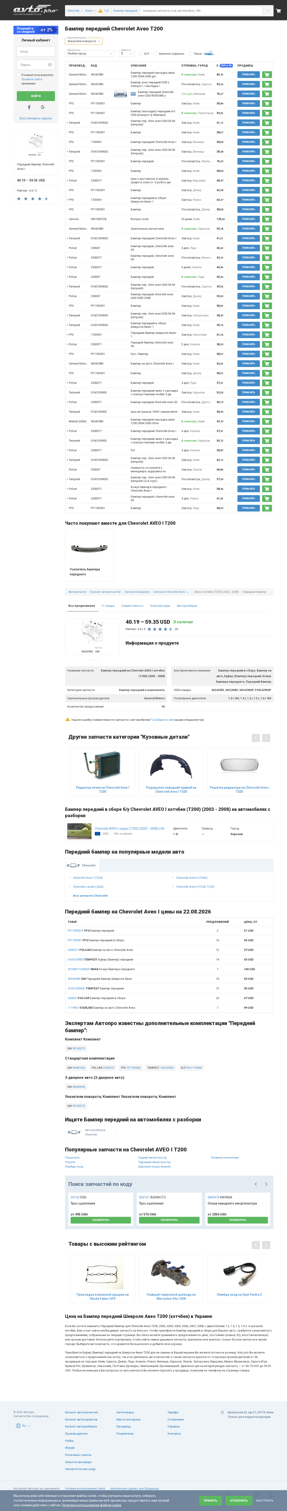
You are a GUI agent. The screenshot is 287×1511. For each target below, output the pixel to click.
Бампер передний (91, 930)
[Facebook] (29, 107)
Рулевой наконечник (225, 1157)
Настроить (264, 1500)
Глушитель (72, 1157)
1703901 (96, 142)
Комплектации (160, 605)
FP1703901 (98, 103)
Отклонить (239, 1500)
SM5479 (220, 1197)
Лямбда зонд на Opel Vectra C (239, 1294)
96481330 (78, 1067)
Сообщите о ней (163, 719)
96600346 (78, 1086)
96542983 (97, 74)
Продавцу (123, 1426)
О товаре (108, 605)
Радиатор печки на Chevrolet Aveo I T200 (102, 789)
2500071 (96, 180)
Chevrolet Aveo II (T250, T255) (195, 886)
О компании (175, 1419)
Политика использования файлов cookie (91, 1505)
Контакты (174, 1433)
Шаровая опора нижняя (154, 1166)
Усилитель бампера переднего (85, 572)
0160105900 (99, 392)
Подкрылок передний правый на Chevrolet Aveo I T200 (171, 789)
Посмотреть (100, 1220)
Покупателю (125, 1433)
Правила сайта (32, 79)
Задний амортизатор (152, 1157)
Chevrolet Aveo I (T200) (88, 877)
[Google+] (42, 107)
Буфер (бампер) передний (100, 959)
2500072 (108, 1067)
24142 (78, 1197)
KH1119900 (194, 1067)
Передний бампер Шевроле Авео (100, 978)
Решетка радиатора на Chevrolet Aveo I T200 (239, 789)
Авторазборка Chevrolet (95, 1132)
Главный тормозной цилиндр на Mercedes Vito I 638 (171, 1296)
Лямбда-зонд (74, 1166)
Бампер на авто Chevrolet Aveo (100, 950)
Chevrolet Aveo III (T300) (191, 877)
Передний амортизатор (154, 1162)
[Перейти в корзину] (281, 10)
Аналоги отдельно (171, 53)
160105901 (166, 1067)
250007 (95, 248)
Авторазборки (187, 605)
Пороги (70, 1162)
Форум (70, 1447)
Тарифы (173, 1412)
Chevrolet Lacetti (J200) (88, 886)
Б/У (146, 53)
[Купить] (267, 74)
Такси (198, 53)
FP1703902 (133, 1067)
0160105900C (99, 122)
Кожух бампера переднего (101, 969)
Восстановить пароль (36, 118)
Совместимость (132, 605)
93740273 (78, 1105)
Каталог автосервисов (81, 1419)
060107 (152, 1197)
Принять (210, 1500)
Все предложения (81, 605)
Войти (36, 96)
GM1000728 (98, 219)
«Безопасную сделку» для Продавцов (134, 1488)
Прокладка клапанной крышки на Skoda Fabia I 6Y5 (103, 1296)
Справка (173, 1426)
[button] (99, 41)
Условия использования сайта (85, 1488)
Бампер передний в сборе (96, 940)
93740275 (78, 1048)
